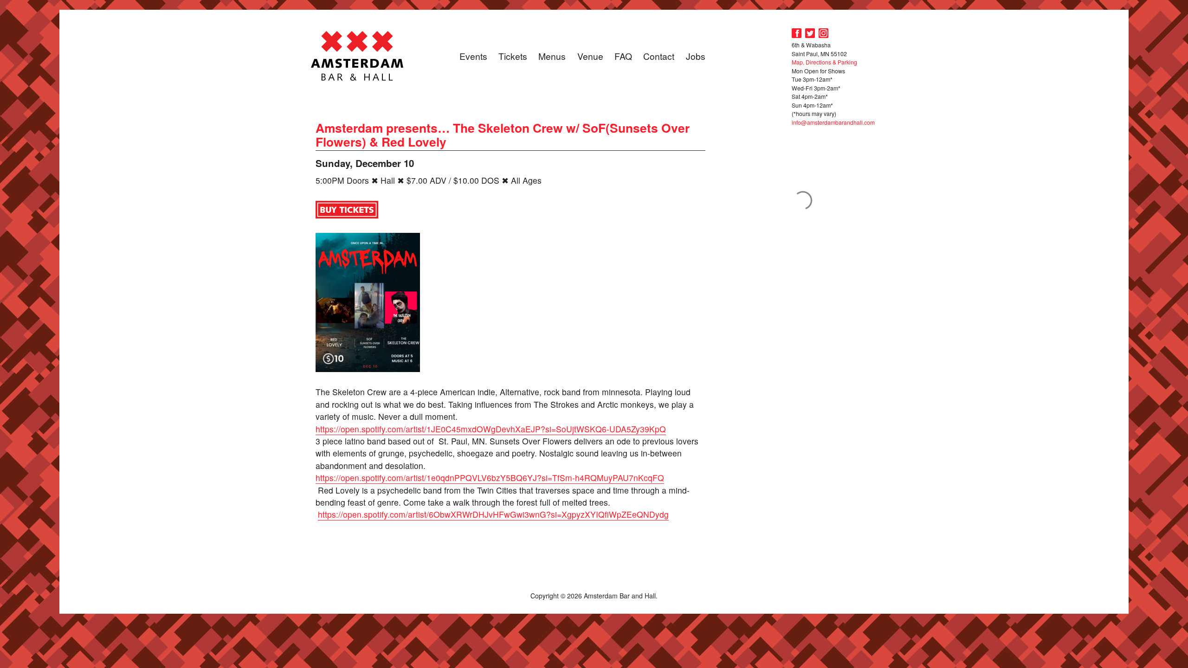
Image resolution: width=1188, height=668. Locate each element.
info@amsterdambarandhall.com (833, 122)
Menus (552, 56)
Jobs (695, 56)
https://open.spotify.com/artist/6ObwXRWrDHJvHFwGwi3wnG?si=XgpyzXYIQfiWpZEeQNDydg (493, 514)
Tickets (512, 56)
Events (473, 56)
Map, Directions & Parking (824, 62)
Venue (590, 56)
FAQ (623, 56)
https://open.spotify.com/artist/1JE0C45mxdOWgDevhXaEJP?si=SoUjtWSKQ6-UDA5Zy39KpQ (491, 429)
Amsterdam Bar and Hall (357, 56)
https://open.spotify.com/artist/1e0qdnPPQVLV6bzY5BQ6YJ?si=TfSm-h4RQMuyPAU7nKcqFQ (490, 477)
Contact (658, 56)
